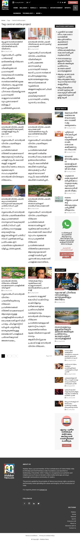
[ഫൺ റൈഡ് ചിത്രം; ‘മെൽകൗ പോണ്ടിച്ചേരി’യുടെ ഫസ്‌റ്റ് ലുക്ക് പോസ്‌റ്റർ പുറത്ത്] (59, 366)
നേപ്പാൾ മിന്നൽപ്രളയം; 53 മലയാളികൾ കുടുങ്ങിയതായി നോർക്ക (72, 162)
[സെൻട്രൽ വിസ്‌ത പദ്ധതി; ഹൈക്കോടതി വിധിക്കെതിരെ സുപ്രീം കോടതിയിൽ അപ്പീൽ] (40, 119)
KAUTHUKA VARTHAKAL (65, 26)
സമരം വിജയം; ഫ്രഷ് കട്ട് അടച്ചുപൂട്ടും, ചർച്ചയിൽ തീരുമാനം (71, 203)
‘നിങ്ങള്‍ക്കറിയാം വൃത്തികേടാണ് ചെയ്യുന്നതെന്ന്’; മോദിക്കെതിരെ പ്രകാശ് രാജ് (38, 285)
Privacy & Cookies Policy (46, 536)
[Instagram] (60, 2)
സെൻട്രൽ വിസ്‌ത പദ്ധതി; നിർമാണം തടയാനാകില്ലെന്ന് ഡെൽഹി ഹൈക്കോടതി (39, 202)
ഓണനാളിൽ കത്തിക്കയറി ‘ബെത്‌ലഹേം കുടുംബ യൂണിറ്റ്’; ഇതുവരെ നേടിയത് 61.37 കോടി (71, 354)
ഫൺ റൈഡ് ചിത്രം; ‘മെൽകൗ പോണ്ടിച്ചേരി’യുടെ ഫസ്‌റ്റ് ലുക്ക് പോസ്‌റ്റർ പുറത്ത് (71, 368)
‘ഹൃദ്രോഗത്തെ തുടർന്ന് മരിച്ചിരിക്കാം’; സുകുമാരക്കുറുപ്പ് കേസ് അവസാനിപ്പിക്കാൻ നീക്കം (71, 183)
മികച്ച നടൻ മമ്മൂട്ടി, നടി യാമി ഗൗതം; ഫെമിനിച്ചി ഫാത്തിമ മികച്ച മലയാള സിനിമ (71, 404)
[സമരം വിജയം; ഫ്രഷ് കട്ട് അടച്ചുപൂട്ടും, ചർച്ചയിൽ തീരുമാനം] (59, 199)
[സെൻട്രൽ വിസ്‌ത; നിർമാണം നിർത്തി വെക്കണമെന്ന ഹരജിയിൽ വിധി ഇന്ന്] (13, 273)
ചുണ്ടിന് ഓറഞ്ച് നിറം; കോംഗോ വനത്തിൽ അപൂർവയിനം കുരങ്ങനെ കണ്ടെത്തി (65, 38)
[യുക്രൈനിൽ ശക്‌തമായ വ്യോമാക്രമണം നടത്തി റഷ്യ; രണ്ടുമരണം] (59, 114)
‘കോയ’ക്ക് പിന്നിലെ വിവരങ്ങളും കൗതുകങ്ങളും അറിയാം (65, 296)
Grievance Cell (71, 521)
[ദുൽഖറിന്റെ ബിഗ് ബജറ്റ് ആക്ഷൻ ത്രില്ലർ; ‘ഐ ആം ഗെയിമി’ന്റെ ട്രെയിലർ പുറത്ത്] (59, 392)
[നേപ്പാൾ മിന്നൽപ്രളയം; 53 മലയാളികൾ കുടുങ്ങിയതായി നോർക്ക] (59, 158)
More (38, 13)
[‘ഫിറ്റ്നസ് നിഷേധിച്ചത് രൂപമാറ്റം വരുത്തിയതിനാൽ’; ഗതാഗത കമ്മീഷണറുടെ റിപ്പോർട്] (59, 134)
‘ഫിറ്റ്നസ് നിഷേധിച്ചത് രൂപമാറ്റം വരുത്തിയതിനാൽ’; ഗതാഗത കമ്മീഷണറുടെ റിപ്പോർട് (71, 141)
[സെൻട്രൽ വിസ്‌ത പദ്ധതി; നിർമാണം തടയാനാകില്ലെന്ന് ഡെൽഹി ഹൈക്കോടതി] (40, 191)
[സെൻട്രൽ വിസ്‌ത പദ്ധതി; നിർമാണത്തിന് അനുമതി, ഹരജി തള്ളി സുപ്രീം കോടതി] (13, 119)
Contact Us (43, 489)
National (43, 8)
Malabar (23, 8)
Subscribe (73, 2)
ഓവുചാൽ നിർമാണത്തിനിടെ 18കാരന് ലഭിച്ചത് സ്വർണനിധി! (66, 51)
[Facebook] (58, 2)
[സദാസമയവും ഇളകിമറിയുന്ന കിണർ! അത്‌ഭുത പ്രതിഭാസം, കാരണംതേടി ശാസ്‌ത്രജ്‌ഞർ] (67, 316)
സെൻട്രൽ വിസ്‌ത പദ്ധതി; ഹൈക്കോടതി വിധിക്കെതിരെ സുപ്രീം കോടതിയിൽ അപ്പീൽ (39, 130)
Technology (28, 13)
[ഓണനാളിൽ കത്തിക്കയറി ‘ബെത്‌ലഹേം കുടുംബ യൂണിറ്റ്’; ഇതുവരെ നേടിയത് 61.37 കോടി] (59, 352)
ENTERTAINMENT (62, 346)
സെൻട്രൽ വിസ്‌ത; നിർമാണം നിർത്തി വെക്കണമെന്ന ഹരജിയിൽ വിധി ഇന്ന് (12, 284)
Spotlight (59, 289)
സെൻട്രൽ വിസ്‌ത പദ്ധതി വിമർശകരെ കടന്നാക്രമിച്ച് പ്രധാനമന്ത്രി (39, 44)
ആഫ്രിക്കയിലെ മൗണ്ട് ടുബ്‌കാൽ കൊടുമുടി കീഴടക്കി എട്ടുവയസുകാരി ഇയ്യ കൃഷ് (67, 92)
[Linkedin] (62, 2)
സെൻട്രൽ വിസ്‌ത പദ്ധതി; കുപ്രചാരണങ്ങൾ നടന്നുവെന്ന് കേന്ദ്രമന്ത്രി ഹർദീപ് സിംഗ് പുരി (12, 202)
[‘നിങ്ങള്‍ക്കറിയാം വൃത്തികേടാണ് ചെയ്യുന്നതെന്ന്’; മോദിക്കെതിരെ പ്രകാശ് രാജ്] (40, 273)
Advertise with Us (70, 526)
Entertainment (56, 8)
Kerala (33, 8)
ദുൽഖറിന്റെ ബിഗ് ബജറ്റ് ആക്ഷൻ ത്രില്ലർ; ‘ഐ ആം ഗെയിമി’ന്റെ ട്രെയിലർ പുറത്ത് (72, 392)
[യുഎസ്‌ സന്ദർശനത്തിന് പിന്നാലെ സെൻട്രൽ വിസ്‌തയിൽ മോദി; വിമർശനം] (13, 33)
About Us (73, 523)
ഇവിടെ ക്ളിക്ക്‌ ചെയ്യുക (68, 255)
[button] (75, 8)
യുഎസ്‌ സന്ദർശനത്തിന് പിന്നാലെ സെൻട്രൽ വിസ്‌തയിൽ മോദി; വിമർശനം (12, 45)
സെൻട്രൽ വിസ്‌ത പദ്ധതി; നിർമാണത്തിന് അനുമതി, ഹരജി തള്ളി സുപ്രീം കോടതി (12, 130)
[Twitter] (65, 2)
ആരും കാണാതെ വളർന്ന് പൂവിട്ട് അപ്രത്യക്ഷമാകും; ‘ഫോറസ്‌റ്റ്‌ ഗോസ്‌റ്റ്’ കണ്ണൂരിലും (67, 79)
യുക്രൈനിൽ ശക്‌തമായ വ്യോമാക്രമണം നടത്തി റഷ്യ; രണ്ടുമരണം (71, 119)
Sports (68, 8)
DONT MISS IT (61, 108)
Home (15, 8)
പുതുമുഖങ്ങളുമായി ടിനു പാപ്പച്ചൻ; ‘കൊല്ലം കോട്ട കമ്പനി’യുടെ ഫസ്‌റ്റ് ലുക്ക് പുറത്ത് (71, 381)
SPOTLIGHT (60, 270)
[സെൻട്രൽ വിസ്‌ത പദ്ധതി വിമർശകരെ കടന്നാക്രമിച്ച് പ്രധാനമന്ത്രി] (40, 33)
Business (17, 13)
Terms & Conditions (32, 536)
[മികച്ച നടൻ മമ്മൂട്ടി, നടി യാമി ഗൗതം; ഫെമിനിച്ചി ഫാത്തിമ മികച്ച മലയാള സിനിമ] (59, 404)
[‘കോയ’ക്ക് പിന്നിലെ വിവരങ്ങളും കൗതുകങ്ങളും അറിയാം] (67, 281)
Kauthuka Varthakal (62, 323)
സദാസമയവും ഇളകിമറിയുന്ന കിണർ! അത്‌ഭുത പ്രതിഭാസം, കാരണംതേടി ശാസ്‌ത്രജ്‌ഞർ (66, 64)
